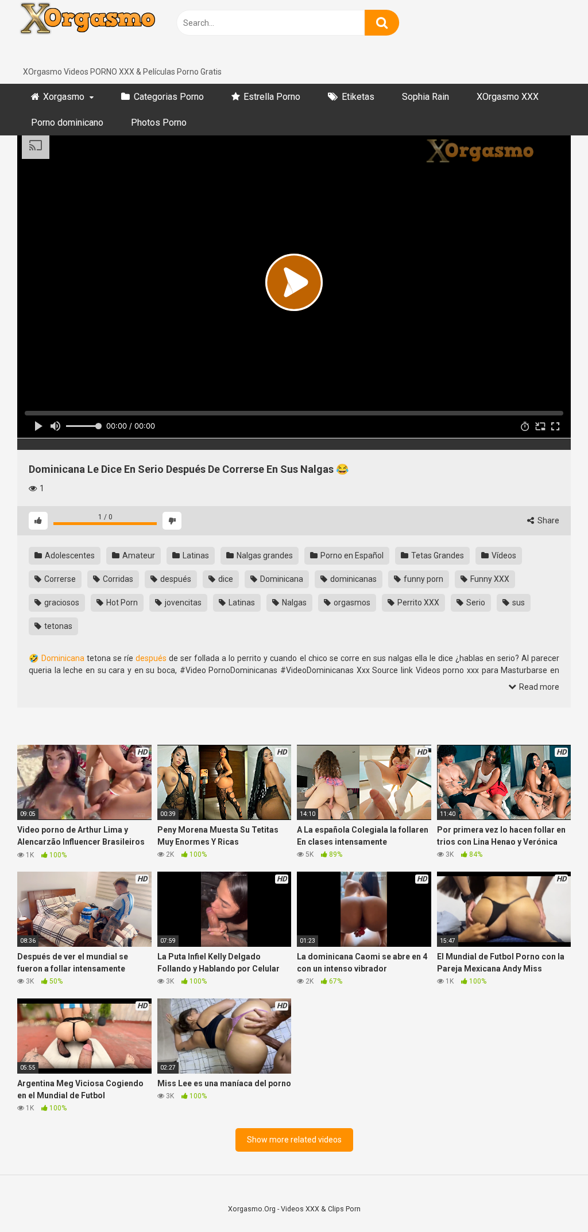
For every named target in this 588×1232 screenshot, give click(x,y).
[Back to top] (549, 1197)
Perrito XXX (417, 602)
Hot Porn (121, 602)
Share (547, 520)
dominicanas (352, 579)
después (174, 579)
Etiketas (358, 96)
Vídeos (503, 555)
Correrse (59, 579)
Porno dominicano (67, 122)
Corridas (117, 579)
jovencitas (182, 602)
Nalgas (293, 602)
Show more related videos (294, 1139)
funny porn (422, 579)
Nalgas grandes (264, 555)
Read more (538, 686)
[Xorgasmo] (103, 33)
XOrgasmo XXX (508, 96)
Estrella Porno (271, 96)
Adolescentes (69, 555)
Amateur (138, 555)
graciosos (60, 602)
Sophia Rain (425, 96)
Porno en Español (351, 555)
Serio (475, 602)
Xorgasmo (63, 96)
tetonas (57, 626)
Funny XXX (489, 579)
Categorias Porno (169, 96)
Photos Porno (159, 122)
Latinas (195, 555)
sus (517, 602)
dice (224, 579)
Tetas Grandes (436, 555)
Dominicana (280, 579)
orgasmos (351, 602)
